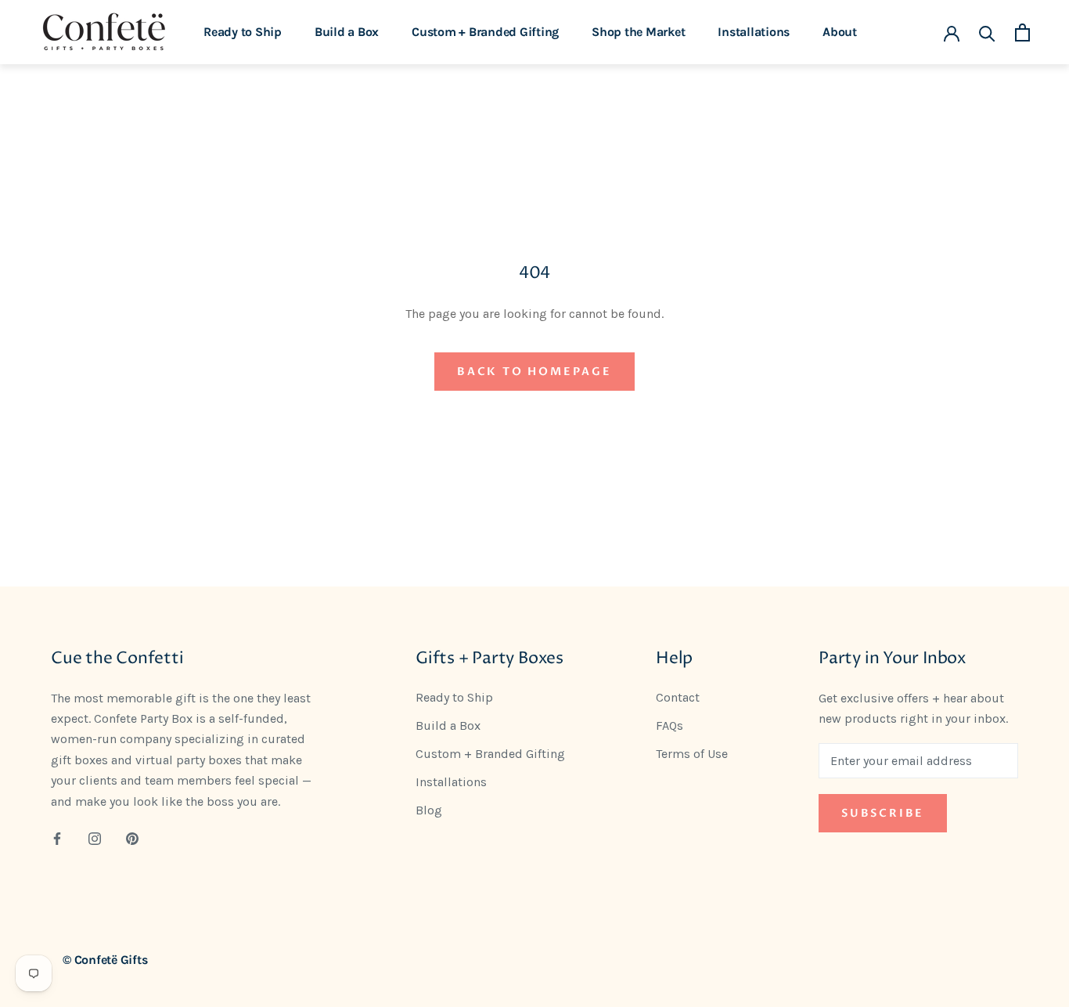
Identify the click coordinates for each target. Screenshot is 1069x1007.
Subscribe (882, 813)
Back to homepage (534, 371)
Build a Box (347, 31)
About (839, 31)
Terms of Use (692, 753)
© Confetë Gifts (105, 959)
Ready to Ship (242, 31)
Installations (754, 31)
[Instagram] (94, 838)
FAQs (669, 725)
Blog (429, 810)
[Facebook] (57, 838)
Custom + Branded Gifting (485, 31)
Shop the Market (638, 31)
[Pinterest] (132, 838)
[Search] (987, 32)
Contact (678, 697)
